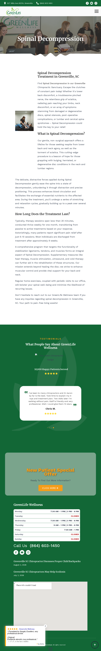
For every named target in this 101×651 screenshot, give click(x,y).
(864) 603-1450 (45, 545)
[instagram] (95, 3)
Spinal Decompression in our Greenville (64, 83)
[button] (47, 427)
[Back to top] (95, 645)
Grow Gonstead (46, 645)
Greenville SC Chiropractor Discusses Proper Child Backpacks (47, 561)
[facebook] (87, 3)
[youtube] (91, 3)
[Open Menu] (97, 11)
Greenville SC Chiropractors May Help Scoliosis (39, 571)
